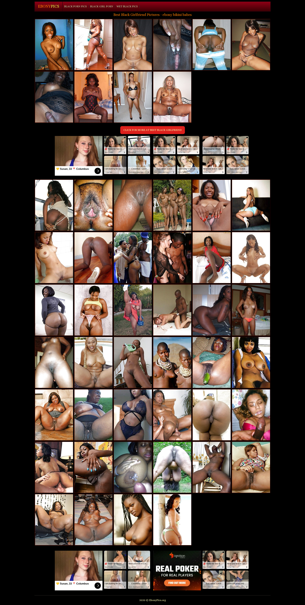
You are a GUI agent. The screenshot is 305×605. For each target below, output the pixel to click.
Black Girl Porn (101, 6)
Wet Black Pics (127, 6)
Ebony (48, 6)
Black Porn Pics (75, 6)
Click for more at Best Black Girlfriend (152, 130)
